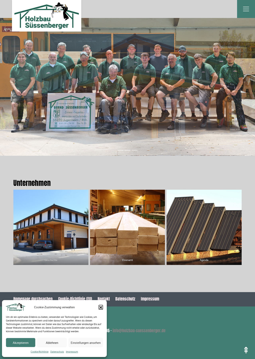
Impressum (72, 351)
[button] (101, 307)
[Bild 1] (120, 150)
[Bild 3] (135, 150)
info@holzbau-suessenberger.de (139, 331)
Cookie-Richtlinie (39, 351)
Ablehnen (52, 343)
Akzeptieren (20, 343)
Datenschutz (57, 351)
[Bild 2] (127, 150)
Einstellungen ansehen (86, 343)
